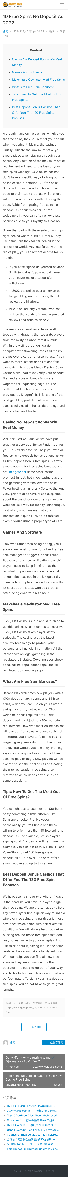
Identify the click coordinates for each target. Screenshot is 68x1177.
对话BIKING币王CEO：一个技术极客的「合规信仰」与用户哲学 (33, 1144)
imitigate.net (17, 472)
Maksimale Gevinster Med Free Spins (38, 79)
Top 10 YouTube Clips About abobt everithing (33, 1115)
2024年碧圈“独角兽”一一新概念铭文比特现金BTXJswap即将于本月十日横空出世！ (33, 1110)
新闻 (52, 31)
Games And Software (27, 72)
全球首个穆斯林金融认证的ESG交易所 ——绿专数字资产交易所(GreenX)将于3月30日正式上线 (33, 1139)
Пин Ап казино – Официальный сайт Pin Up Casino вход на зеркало (33, 1125)
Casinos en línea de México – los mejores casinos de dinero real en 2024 (33, 1134)
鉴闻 (5, 31)
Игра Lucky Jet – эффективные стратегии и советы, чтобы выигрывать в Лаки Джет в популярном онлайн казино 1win (33, 1129)
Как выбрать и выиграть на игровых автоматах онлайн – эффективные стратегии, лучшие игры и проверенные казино (33, 1148)
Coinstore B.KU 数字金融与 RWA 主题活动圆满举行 (33, 1120)
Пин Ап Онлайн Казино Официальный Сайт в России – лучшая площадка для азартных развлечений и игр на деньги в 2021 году (33, 1106)
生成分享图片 (55, 1042)
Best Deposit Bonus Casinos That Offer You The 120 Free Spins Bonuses (36, 112)
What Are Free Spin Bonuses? (33, 87)
